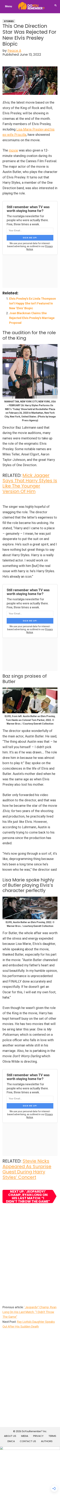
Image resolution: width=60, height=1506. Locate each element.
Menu (8, 6)
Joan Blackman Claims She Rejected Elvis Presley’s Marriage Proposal (31, 318)
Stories (9, 21)
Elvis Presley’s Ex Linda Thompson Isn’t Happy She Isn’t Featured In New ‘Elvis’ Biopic (32, 303)
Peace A (14, 50)
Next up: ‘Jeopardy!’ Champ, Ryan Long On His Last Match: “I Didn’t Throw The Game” (28, 1196)
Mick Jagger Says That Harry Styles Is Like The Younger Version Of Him (29, 483)
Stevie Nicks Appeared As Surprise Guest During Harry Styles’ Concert (26, 1169)
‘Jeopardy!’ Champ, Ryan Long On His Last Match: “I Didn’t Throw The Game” (29, 1312)
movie (13, 150)
